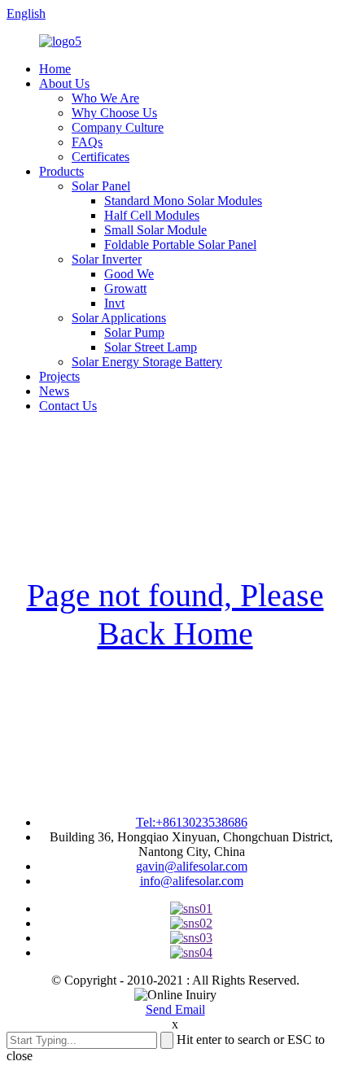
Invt (114, 303)
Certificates (100, 157)
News (54, 391)
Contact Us (68, 406)
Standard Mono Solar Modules (183, 200)
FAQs (87, 142)
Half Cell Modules (151, 215)
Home (55, 69)
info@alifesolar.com (191, 881)
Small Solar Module (155, 230)
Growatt (125, 288)
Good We (129, 274)
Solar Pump (134, 332)
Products (61, 171)
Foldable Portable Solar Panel (180, 244)
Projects (59, 376)
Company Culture (118, 127)
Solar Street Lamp (150, 347)
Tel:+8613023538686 (191, 822)
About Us (64, 83)
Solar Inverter (107, 259)
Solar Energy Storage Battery (147, 362)
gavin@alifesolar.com (191, 866)
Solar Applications (119, 318)
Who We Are (105, 98)
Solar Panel (101, 186)
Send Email (175, 1009)
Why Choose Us (114, 113)
